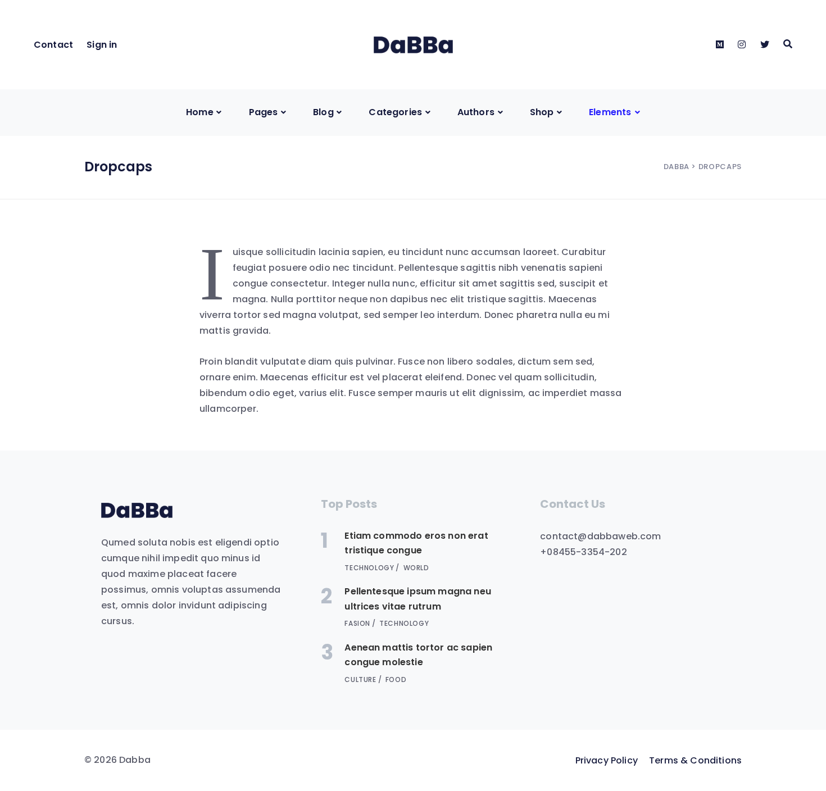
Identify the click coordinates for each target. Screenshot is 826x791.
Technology (369, 567)
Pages (263, 112)
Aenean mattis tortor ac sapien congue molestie (418, 655)
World (416, 567)
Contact (53, 44)
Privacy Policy (606, 760)
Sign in (102, 44)
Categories (395, 112)
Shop (542, 112)
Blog (323, 112)
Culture (360, 679)
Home (200, 112)
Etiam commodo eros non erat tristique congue (416, 543)
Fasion (357, 623)
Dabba (676, 166)
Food (395, 679)
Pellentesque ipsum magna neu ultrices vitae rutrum (417, 598)
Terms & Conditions (695, 760)
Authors (475, 112)
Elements (610, 112)
